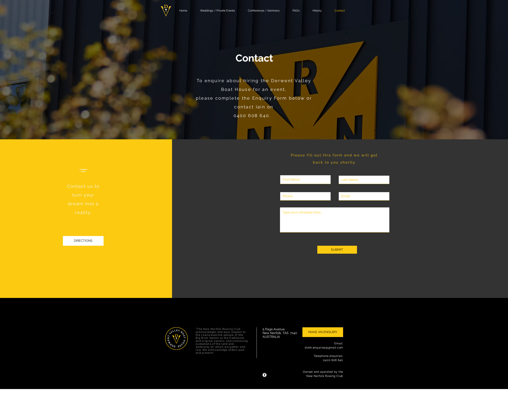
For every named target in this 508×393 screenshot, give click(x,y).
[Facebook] (265, 375)
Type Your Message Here (299, 204)
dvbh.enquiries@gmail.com (324, 347)
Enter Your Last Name (355, 172)
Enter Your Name (293, 170)
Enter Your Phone (293, 188)
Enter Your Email (351, 188)
